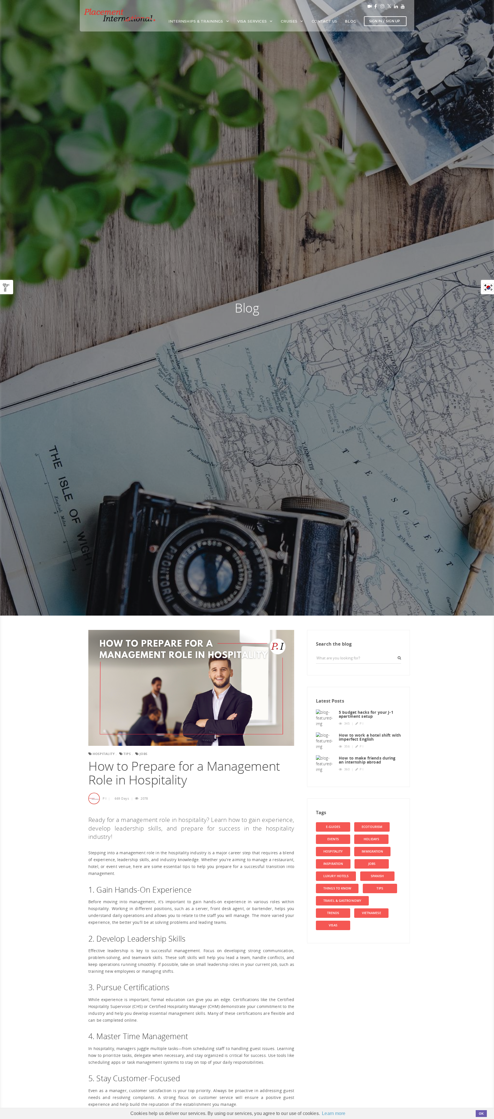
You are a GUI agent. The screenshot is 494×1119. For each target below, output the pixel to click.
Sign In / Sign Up (384, 21)
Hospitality (333, 851)
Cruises (289, 21)
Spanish (377, 876)
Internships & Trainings (196, 21)
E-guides (333, 827)
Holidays (371, 839)
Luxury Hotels (335, 876)
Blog (350, 21)
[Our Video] (368, 6)
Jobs (371, 864)
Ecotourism (372, 827)
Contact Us (324, 21)
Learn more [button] (333, 1113)
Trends (333, 913)
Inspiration (333, 864)
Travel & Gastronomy (342, 901)
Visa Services (252, 21)
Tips (380, 888)
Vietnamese (371, 913)
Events (333, 839)
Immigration (372, 851)
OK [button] (481, 1113)
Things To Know (337, 888)
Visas (333, 925)
